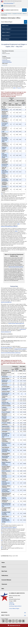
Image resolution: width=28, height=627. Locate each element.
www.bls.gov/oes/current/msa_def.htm (16, 266)
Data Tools (4, 571)
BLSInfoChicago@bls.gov (6, 60)
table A (14, 87)
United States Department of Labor (9, 5)
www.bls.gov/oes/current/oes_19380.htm (8, 527)
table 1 (18, 223)
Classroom (4, 584)
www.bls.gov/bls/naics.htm (6, 331)
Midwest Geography (6, 28)
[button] (25, 613)
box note (19, 87)
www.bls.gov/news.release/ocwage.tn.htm (16, 323)
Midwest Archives (6, 35)
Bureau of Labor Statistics (6, 13)
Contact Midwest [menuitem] (5, 38)
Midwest (24, 13)
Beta (3, 588)
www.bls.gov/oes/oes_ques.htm (21, 348)
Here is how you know (8, 3)
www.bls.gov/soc (23, 329)
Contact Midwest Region (14, 608)
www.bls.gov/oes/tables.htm (6, 302)
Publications (5, 575)
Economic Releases (6, 580)
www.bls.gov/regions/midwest (7, 62)
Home (3, 562)
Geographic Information (17, 13)
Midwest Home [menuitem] (5, 25)
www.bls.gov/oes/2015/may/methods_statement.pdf (10, 352)
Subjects (4, 567)
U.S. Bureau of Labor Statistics (11, 10)
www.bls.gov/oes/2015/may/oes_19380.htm (9, 226)
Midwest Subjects (6, 32)
